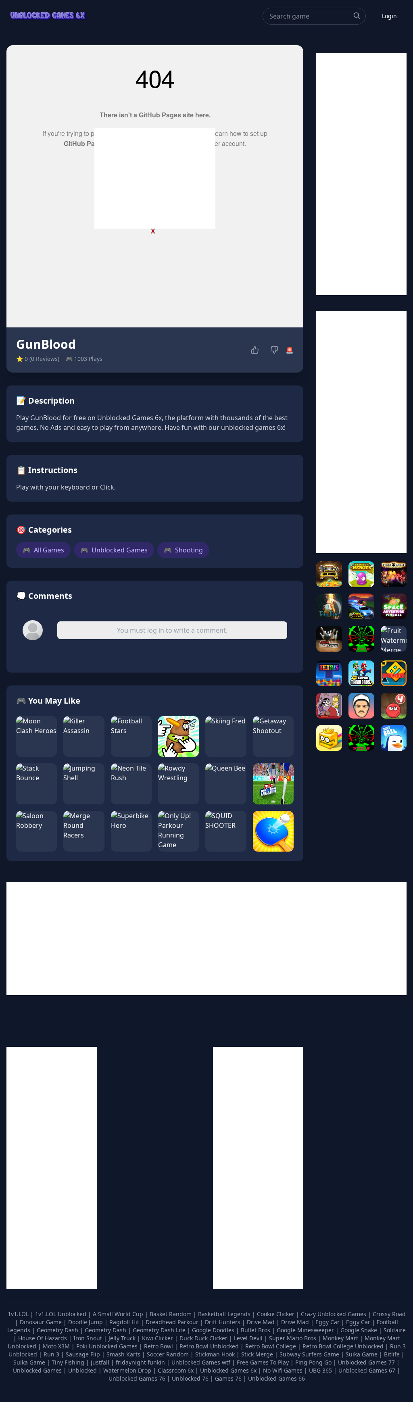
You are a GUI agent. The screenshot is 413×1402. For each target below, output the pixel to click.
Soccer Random (168, 1354)
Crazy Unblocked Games (334, 1314)
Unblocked (83, 1370)
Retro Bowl (159, 1346)
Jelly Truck (122, 1338)
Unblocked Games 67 (366, 1370)
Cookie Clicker (276, 1314)
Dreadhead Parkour (173, 1322)
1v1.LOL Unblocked (61, 1314)
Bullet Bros (256, 1330)
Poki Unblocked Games (107, 1346)
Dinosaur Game (41, 1322)
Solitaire (395, 1330)
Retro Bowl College (271, 1346)
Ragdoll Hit (125, 1322)
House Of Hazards (43, 1338)
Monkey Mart (341, 1338)
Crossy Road (389, 1314)
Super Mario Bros (293, 1338)
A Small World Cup (119, 1314)
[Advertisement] (154, 178)
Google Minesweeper (306, 1330)
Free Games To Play (263, 1362)
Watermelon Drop (128, 1370)
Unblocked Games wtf (201, 1362)
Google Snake (359, 1330)
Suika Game (362, 1354)
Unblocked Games (114, 550)
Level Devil (249, 1338)
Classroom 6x (176, 1370)
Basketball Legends (225, 1314)
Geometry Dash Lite (160, 1330)
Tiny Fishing (69, 1362)
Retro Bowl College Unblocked (343, 1346)
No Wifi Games (282, 1370)
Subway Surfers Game (310, 1354)
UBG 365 (320, 1370)
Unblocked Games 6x (228, 1370)
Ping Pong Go (314, 1362)
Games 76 (228, 1378)
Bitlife (392, 1354)
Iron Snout (88, 1338)
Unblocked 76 (190, 1378)
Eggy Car (328, 1322)
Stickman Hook (215, 1354)
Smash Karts (124, 1354)
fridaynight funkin (141, 1362)
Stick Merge (258, 1354)
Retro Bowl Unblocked (209, 1346)
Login (389, 16)
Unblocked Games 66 (276, 1378)
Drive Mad (261, 1322)
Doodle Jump (86, 1322)
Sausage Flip (84, 1354)
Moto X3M (57, 1346)
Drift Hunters (223, 1322)
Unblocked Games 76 (136, 1378)
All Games (43, 550)
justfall (101, 1362)
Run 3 (52, 1354)
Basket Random (171, 1314)
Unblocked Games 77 (367, 1362)
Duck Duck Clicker (204, 1338)
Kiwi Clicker (158, 1338)
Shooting (183, 550)
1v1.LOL (19, 1314)
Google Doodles (214, 1330)
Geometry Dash (58, 1330)
